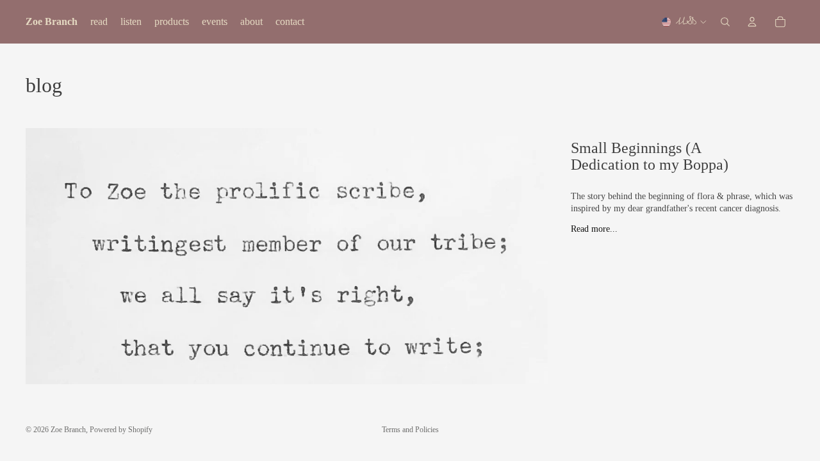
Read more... (594, 229)
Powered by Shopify (121, 429)
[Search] (725, 22)
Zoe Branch (68, 429)
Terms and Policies (410, 429)
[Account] (752, 22)
